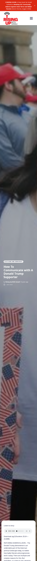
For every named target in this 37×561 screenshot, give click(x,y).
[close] (34, 5)
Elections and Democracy (13, 261)
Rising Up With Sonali (13, 282)
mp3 (13, 536)
